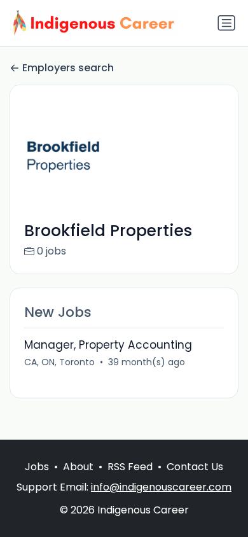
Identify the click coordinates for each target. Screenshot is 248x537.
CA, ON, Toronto (59, 362)
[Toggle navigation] (226, 23)
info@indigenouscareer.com (161, 487)
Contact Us (195, 466)
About (78, 466)
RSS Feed (130, 466)
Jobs (37, 466)
